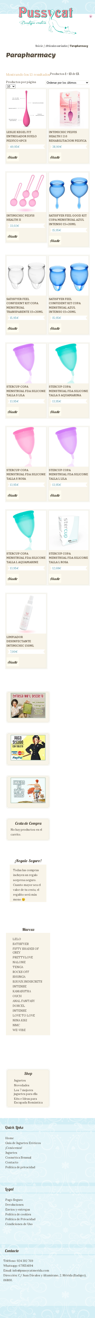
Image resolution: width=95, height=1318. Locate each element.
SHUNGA (19, 977)
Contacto (11, 1162)
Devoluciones (14, 1205)
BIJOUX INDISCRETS (27, 981)
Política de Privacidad (20, 1219)
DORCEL (19, 1006)
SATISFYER (21, 944)
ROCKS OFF (21, 972)
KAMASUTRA (22, 991)
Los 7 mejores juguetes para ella (25, 1092)
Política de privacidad (20, 1167)
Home (9, 1138)
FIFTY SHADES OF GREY (26, 950)
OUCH (17, 996)
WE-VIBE (19, 1030)
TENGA (18, 967)
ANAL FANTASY (24, 1001)
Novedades (21, 1085)
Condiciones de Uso (19, 1224)
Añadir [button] (13, 157)
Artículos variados (56, 46)
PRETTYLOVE (23, 957)
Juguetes (20, 1080)
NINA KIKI (20, 1020)
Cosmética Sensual (18, 1157)
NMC (16, 1025)
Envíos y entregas (17, 1209)
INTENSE (20, 986)
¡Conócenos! (13, 1148)
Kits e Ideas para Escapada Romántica (28, 1100)
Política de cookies (18, 1214)
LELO (17, 939)
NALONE (19, 962)
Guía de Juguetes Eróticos (23, 1143)
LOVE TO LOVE (24, 1015)
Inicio (39, 46)
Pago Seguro (14, 1200)
